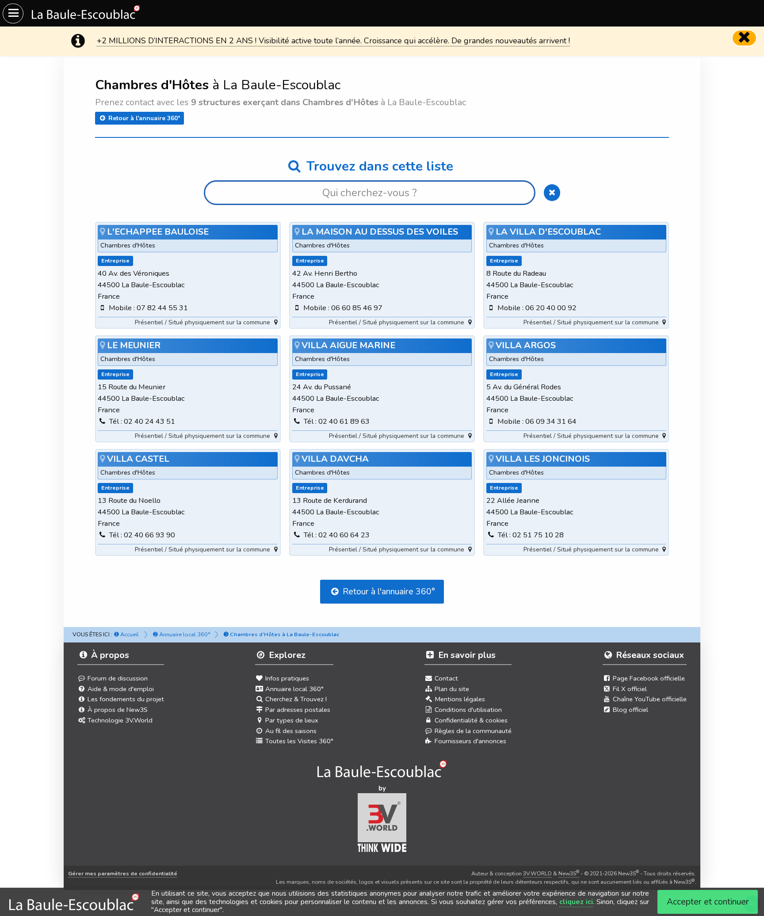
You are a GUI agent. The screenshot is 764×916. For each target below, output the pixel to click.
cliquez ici (576, 902)
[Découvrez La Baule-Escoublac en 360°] (382, 771)
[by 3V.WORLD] (382, 825)
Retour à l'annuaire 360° (143, 118)
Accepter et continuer (708, 902)
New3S (568, 873)
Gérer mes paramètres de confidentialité (122, 873)
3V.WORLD (537, 873)
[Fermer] (744, 38)
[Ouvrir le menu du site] (13, 13)
